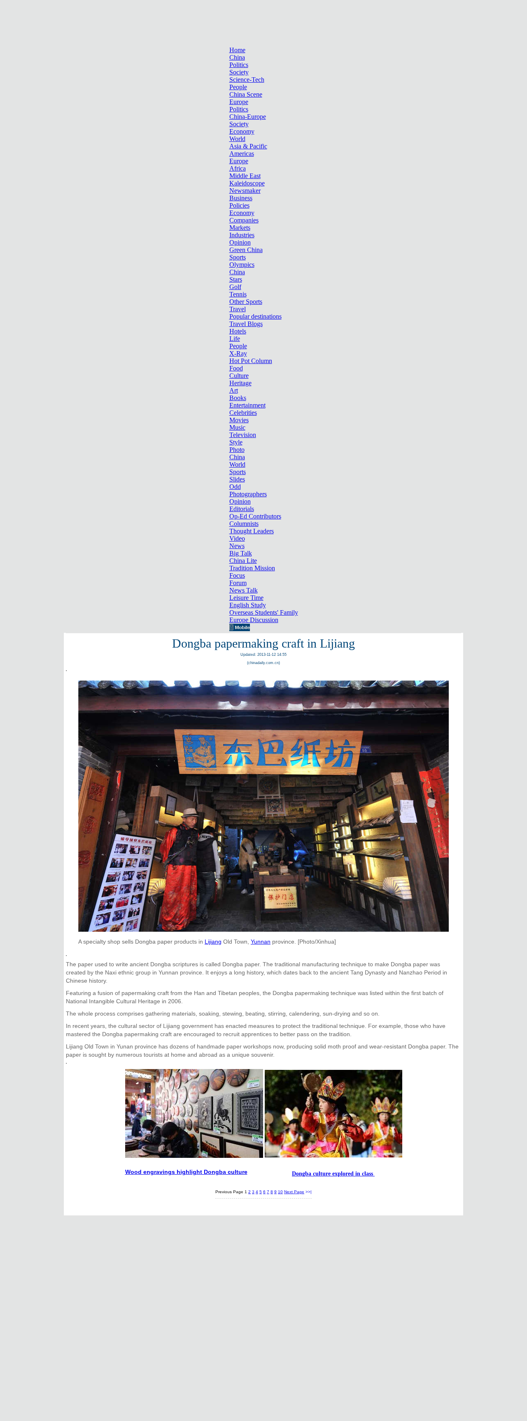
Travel (237, 308)
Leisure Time (246, 597)
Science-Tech (246, 79)
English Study (247, 605)
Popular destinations (255, 316)
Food (236, 368)
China (237, 57)
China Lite (243, 560)
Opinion (240, 242)
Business (240, 197)
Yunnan (260, 941)
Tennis (238, 294)
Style (236, 442)
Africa (237, 168)
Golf (235, 286)
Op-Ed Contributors (255, 516)
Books (237, 397)
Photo (237, 449)
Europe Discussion (253, 619)
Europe (238, 101)
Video (237, 538)
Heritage (240, 383)
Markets (239, 227)
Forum (238, 582)
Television (242, 434)
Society (239, 72)
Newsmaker (245, 190)
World (237, 138)
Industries (241, 234)
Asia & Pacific (248, 146)
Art (233, 390)
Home (237, 49)
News (237, 545)
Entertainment (247, 405)
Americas (241, 153)
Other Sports (245, 301)
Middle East (245, 175)
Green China (246, 249)
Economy (241, 131)
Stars (235, 279)
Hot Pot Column (250, 360)
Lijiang (213, 941)
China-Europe (247, 116)
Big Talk (240, 553)
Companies (244, 220)
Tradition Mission (252, 568)
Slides (237, 479)
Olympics (241, 264)
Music (237, 427)
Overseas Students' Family (263, 612)
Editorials (241, 508)
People (238, 86)
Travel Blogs (246, 323)
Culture (239, 375)
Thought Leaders (251, 531)
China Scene (245, 94)
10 (280, 1192)
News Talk (243, 590)
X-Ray (238, 353)
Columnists (244, 523)
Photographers (248, 494)
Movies (239, 420)
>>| (308, 1192)
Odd (235, 486)
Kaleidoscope (247, 183)
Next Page (294, 1192)
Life (234, 338)
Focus (237, 575)
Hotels (237, 331)
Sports (237, 257)
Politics (238, 64)
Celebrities (243, 412)
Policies (239, 205)
